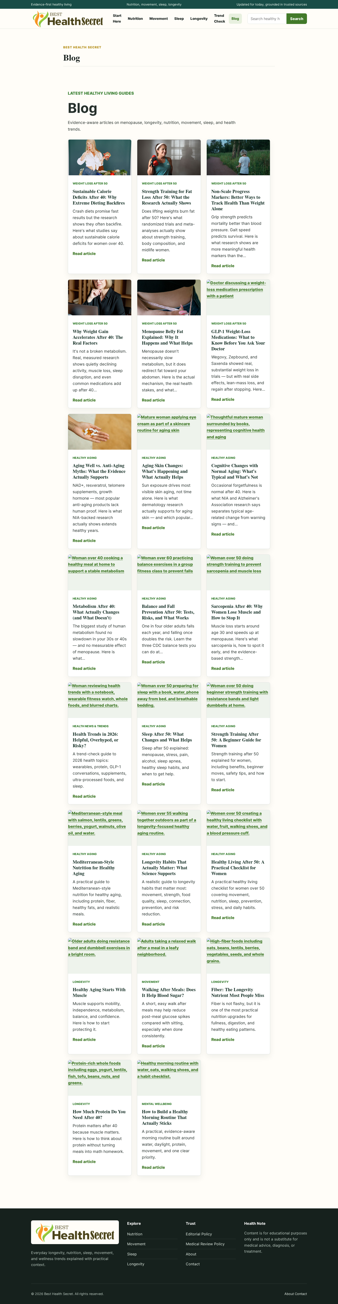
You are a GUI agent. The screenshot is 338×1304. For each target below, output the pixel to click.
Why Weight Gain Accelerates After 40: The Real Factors (98, 337)
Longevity (199, 18)
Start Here (117, 18)
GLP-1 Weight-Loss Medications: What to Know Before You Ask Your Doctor (238, 340)
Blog (235, 18)
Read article (84, 253)
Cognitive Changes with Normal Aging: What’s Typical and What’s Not (234, 471)
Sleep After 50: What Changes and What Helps (167, 737)
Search (296, 18)
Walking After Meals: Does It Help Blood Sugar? (169, 992)
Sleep (179, 18)
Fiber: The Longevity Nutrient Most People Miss (237, 992)
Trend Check (219, 18)
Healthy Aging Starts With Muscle (99, 992)
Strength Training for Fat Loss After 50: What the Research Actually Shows (167, 197)
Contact (193, 1264)
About (191, 1254)
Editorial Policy (199, 1234)
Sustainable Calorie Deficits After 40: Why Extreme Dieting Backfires (99, 197)
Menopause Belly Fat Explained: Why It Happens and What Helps (167, 337)
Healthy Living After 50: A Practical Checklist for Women (237, 868)
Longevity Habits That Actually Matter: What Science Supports (164, 868)
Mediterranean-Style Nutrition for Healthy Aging (94, 868)
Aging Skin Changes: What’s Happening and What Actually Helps (165, 471)
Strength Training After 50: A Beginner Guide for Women (236, 740)
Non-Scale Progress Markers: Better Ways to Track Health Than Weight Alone (238, 200)
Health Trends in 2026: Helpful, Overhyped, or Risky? (95, 740)
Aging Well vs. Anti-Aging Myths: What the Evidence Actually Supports (99, 471)
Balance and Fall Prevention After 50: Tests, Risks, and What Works (168, 612)
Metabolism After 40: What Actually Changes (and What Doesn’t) (96, 612)
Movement (158, 18)
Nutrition (135, 18)
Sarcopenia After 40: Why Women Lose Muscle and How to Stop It (237, 612)
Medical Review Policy (205, 1244)
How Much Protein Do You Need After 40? (99, 1114)
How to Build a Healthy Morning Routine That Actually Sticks (165, 1117)
